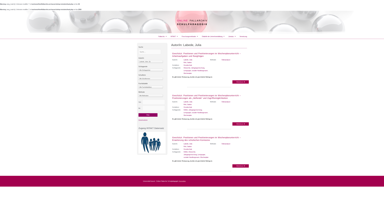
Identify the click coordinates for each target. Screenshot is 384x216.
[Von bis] (153, 102)
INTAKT (173, 36)
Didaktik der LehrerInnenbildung (212, 36)
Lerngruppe (187, 70)
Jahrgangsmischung (197, 68)
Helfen (186, 110)
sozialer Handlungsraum (200, 70)
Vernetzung (243, 36)
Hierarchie (187, 68)
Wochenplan (188, 73)
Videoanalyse (226, 60)
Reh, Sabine (188, 62)
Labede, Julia (188, 60)
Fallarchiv (161, 36)
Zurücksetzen (143, 120)
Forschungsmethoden (189, 36)
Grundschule (188, 65)
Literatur (231, 36)
